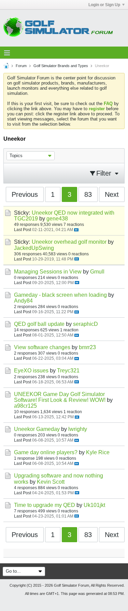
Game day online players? (45, 452)
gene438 (57, 218)
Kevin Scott (51, 482)
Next (112, 194)
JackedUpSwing (34, 248)
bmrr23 (87, 347)
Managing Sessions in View (48, 272)
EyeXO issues (31, 370)
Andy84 (23, 301)
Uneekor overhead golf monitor (69, 242)
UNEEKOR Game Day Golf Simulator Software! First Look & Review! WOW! (59, 397)
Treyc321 (68, 370)
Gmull (97, 272)
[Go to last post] (76, 229)
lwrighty (77, 429)
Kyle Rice (98, 452)
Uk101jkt (94, 505)
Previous (25, 194)
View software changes (42, 347)
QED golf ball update (39, 324)
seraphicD (85, 324)
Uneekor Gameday (37, 429)
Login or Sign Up (104, 4)
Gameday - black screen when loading (60, 295)
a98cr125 (25, 406)
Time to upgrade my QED (44, 505)
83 (88, 194)
